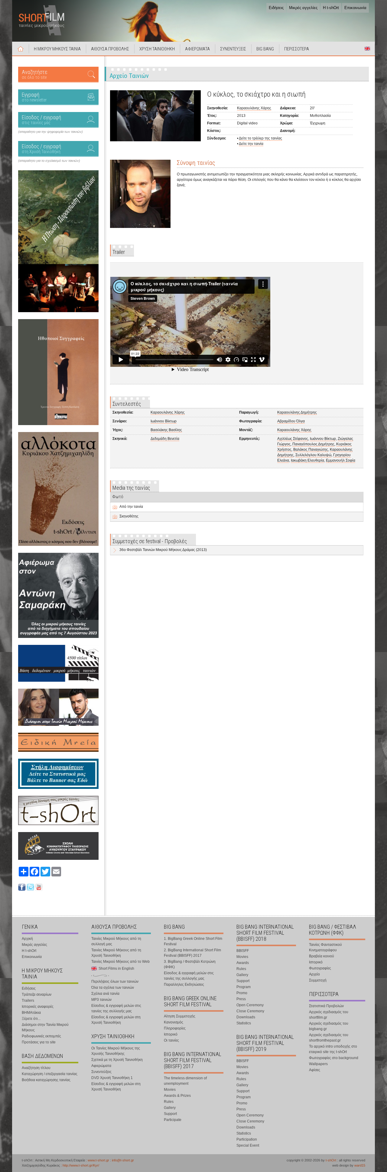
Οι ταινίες (171, 1040)
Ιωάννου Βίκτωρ (164, 421)
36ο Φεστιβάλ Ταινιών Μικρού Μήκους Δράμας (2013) (163, 550)
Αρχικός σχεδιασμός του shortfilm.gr (328, 1015)
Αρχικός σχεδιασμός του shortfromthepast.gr (328, 1037)
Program (243, 987)
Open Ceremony (250, 1005)
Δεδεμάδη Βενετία (165, 439)
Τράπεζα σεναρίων (36, 994)
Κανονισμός (173, 1022)
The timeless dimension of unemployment (185, 1081)
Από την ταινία (131, 506)
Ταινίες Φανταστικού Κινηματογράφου (325, 947)
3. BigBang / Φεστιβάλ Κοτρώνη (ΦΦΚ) (190, 964)
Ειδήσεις (276, 7)
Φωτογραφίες (320, 968)
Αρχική (20, 49)
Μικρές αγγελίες (303, 7)
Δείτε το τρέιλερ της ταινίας (260, 138)
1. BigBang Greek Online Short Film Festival (193, 941)
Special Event (247, 1145)
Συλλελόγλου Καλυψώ (313, 455)
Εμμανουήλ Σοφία (340, 460)
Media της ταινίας (131, 488)
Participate (172, 1120)
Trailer (118, 252)
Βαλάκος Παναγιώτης (310, 449)
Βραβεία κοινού (321, 956)
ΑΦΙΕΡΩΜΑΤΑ (197, 49)
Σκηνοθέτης (128, 516)
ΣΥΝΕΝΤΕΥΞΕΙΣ (233, 49)
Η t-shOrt (331, 7)
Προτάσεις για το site (39, 1042)
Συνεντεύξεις (101, 1072)
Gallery (170, 1108)
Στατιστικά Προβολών (326, 1006)
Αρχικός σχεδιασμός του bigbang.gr (328, 1026)
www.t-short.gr (98, 1160)
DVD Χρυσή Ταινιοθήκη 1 (112, 1078)
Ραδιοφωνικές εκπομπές (41, 1036)
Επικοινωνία (355, 7)
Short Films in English (367, 49)
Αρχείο (314, 974)
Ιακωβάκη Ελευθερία (307, 460)
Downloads (245, 1017)
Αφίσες (314, 1070)
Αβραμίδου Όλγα (291, 421)
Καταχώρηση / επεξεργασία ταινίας (49, 1074)
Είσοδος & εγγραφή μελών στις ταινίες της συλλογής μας (116, 1008)
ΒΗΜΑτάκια (31, 1012)
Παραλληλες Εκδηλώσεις (184, 984)
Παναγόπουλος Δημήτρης (313, 444)
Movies (170, 1089)
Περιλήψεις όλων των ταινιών (114, 981)
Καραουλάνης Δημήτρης (297, 412)
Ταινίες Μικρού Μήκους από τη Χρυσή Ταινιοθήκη (116, 953)
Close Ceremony (250, 1011)
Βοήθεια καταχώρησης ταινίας (46, 1080)
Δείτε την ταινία (251, 144)
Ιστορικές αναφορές (38, 1006)
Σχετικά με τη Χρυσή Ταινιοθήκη (117, 1060)
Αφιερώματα (101, 1066)
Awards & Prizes (177, 1096)
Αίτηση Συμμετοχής (179, 1016)
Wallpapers (318, 1064)
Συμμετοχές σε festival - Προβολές (149, 541)
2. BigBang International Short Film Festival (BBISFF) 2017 (192, 953)
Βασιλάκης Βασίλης (166, 430)
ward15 (359, 1165)
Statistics (243, 1023)
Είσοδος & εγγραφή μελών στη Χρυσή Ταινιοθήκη (116, 1020)
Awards (242, 963)
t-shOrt (331, 1160)
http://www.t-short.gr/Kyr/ (81, 1165)
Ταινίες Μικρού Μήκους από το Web (120, 961)
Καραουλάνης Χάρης (254, 108)
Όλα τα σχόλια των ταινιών (112, 987)
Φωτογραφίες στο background (333, 1058)
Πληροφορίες (175, 1028)
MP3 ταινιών (101, 999)
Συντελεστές (126, 404)
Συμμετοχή (318, 980)
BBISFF (242, 951)
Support (170, 1114)
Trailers (28, 1000)
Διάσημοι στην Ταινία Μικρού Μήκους (45, 1027)
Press (241, 999)
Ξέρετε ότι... (31, 1019)
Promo (241, 993)
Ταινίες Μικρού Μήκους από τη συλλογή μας (116, 941)
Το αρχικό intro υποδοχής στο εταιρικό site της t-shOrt (333, 1049)
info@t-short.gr (123, 1160)
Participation (246, 1139)
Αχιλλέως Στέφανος (292, 439)
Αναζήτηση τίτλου (36, 1068)
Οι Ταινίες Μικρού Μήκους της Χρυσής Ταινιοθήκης (115, 1051)
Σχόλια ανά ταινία (105, 993)
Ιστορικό (170, 1034)
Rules (169, 1102)
